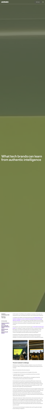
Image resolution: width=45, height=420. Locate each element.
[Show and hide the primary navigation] (43, 2)
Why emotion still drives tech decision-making (5, 326)
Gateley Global (37, 317)
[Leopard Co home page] (5, 2)
